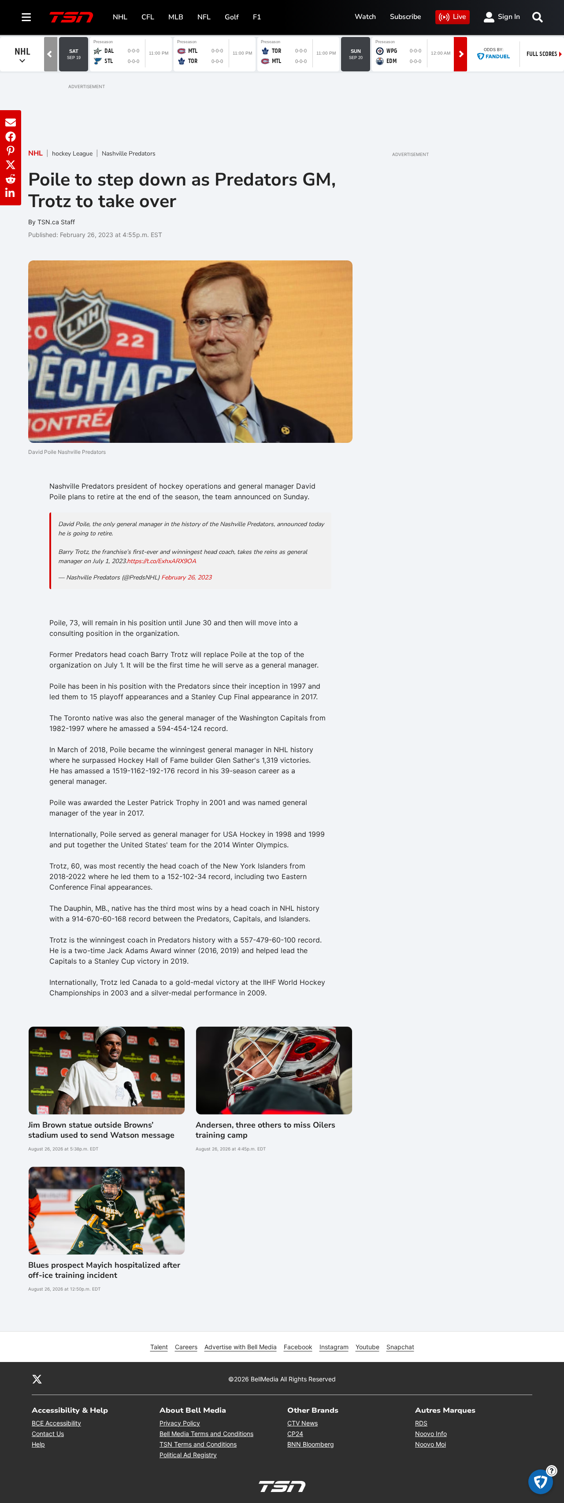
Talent (159, 1347)
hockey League (72, 153)
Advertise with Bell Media (240, 1347)
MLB (175, 17)
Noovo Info (431, 1433)
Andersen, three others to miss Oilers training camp (265, 1130)
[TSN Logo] (71, 17)
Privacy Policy (180, 1423)
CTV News (302, 1423)
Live (459, 17)
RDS (421, 1423)
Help (38, 1444)
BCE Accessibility (56, 1423)
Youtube (367, 1347)
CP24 (295, 1433)
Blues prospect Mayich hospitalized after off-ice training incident (104, 1270)
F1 (257, 17)
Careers (186, 1347)
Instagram (334, 1347)
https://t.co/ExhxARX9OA (161, 561)
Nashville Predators (129, 153)
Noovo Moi (430, 1444)
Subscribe (405, 17)
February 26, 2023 (186, 577)
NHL (120, 17)
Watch (365, 17)
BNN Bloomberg (310, 1444)
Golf (232, 17)
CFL (147, 17)
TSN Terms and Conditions (198, 1444)
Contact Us (48, 1433)
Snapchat (400, 1347)
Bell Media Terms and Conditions (206, 1433)
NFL (204, 17)
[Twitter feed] (37, 1378)
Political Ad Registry (188, 1454)
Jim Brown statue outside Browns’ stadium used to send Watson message (101, 1130)
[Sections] (26, 17)
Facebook (298, 1347)
